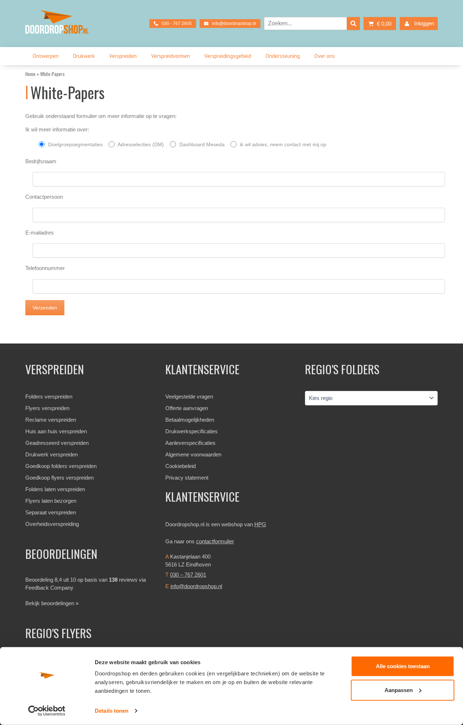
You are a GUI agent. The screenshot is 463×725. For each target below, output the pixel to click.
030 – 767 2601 (188, 575)
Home (30, 73)
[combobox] (305, 23)
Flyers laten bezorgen (50, 501)
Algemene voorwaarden (193, 454)
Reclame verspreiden (50, 420)
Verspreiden (123, 55)
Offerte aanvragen (186, 408)
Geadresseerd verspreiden (57, 443)
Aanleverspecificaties (190, 443)
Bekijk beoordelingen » (51, 603)
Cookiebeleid (180, 466)
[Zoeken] (353, 23)
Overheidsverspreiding (52, 524)
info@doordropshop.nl (196, 586)
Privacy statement (186, 478)
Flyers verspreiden (47, 408)
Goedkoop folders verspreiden (61, 466)
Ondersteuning (283, 55)
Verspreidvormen (170, 55)
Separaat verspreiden (50, 512)
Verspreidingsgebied (227, 55)
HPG (260, 524)
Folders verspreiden (48, 396)
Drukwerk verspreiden (51, 454)
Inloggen (424, 23)
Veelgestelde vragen (189, 396)
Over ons (324, 55)
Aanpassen (399, 690)
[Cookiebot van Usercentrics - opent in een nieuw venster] (46, 710)
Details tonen (111, 711)
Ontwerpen (46, 55)
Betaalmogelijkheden (189, 420)
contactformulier (215, 541)
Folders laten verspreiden (55, 489)
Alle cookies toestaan (403, 666)
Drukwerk (84, 55)
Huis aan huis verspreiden (56, 431)
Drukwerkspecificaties (191, 431)
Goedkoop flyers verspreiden (59, 478)
